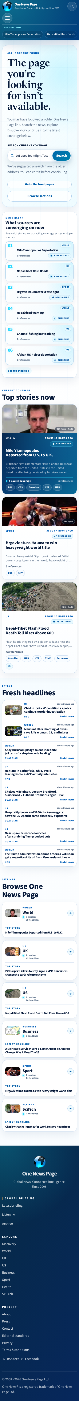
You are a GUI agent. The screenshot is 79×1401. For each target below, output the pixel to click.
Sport (28, 1071)
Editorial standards (15, 1335)
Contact (7, 1328)
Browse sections (39, 196)
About (6, 1314)
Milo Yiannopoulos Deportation (22, 34)
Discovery (9, 1244)
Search (61, 155)
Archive (7, 1223)
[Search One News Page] (72, 6)
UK (25, 951)
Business (30, 1031)
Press (6, 1321)
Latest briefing (12, 1205)
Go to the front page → (39, 184)
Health (6, 1287)
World (28, 912)
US (25, 993)
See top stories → (18, 371)
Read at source (67, 716)
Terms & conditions (15, 1350)
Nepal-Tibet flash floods (61, 34)
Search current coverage (27, 145)
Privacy (7, 1343)
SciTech (29, 1109)
